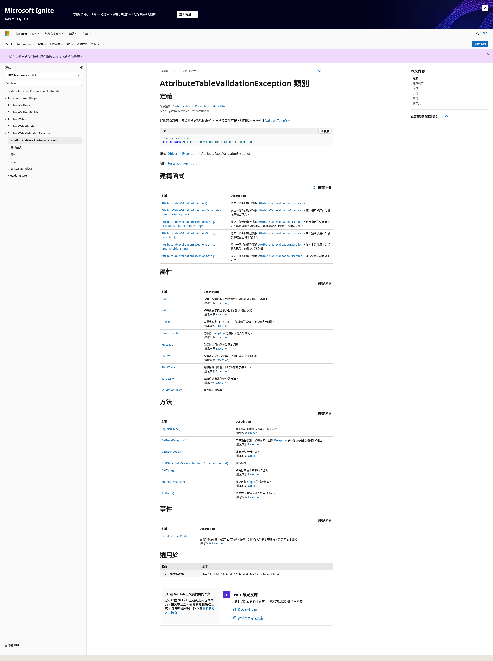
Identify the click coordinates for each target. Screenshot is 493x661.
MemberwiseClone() (174, 482)
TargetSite (168, 378)
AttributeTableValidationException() (184, 203)
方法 (415, 93)
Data (165, 299)
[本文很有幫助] (441, 116)
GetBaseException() (174, 440)
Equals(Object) (171, 429)
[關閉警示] (485, 8)
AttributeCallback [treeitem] (19, 105)
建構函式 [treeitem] (16, 147)
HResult (167, 322)
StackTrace (168, 367)
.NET (176, 71)
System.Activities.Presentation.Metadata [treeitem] (34, 91)
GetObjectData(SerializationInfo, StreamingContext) (195, 463)
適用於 (417, 103)
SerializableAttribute (182, 163)
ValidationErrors (172, 390)
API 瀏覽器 (189, 71)
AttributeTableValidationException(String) (188, 256)
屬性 (415, 88)
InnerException (171, 333)
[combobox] (43, 75)
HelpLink (167, 310)
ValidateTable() (276, 121)
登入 (485, 33)
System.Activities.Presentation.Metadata (199, 106)
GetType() (168, 470)
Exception (189, 153)
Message (167, 344)
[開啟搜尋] (477, 33)
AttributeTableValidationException (280, 203)
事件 (415, 98)
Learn (164, 71)
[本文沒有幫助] (446, 116)
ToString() (168, 493)
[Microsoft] (7, 33)
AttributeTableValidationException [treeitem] (34, 140)
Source (166, 356)
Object (172, 153)
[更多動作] (329, 71)
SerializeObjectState (175, 536)
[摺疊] (81, 68)
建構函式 (418, 83)
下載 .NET (480, 44)
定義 (415, 78)
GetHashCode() (171, 451)
